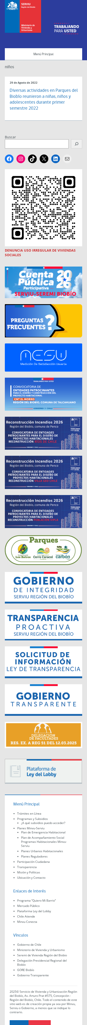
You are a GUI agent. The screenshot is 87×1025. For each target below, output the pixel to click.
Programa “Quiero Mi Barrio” (36, 900)
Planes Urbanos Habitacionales (42, 851)
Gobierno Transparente (33, 975)
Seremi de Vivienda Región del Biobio (42, 955)
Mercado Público (28, 906)
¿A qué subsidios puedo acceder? (43, 823)
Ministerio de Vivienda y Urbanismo (41, 950)
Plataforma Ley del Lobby (34, 911)
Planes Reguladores (34, 856)
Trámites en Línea (29, 813)
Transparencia (27, 867)
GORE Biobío (25, 970)
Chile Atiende (26, 916)
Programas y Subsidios (32, 819)
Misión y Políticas (28, 872)
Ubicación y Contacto (31, 878)
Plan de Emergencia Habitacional (43, 832)
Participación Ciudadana (33, 862)
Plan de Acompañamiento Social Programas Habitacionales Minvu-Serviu (44, 842)
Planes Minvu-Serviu (30, 828)
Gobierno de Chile (29, 945)
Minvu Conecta (27, 922)
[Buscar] (76, 143)
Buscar (10, 137)
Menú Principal (43, 54)
